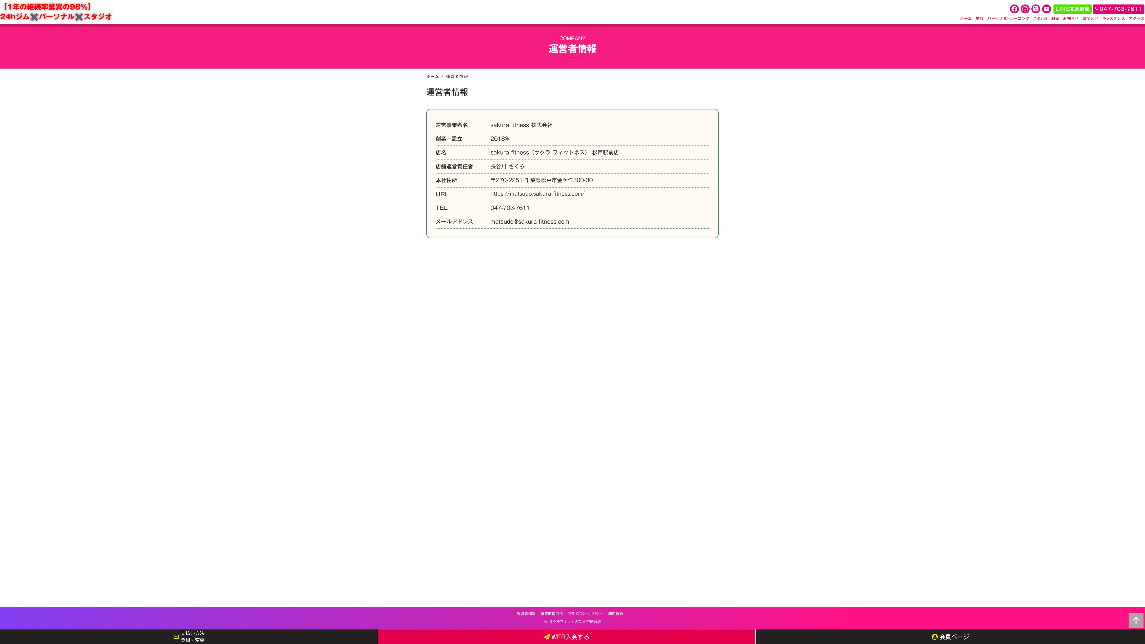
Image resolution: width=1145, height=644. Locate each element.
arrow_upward (1136, 620)
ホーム (432, 76)
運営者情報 (526, 614)
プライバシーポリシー (586, 614)
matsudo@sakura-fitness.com (530, 221)
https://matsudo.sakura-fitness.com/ (538, 194)
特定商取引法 (552, 614)
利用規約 (615, 614)
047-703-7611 (510, 208)
